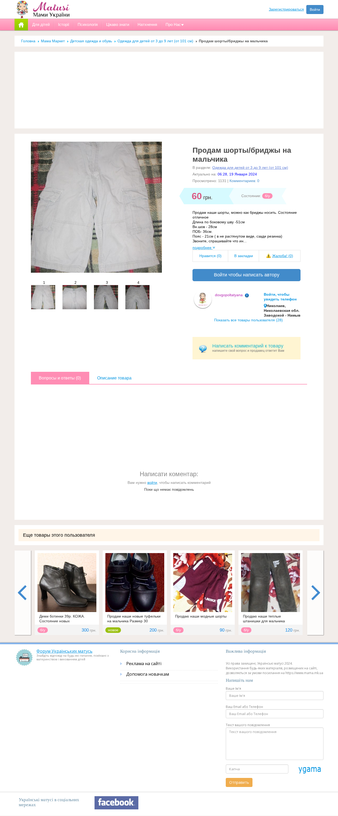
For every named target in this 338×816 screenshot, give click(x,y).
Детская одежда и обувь (91, 41)
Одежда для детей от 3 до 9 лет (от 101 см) (156, 41)
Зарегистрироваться (286, 9)
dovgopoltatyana (229, 295)
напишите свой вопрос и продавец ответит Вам (248, 348)
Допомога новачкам (147, 674)
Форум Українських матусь (64, 651)
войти (152, 482)
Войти (315, 9)
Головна (28, 41)
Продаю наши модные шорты (201, 616)
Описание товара (114, 378)
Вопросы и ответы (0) (60, 378)
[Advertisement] (169, 90)
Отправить (239, 782)
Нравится (210, 256)
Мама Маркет (53, 41)
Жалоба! (282, 256)
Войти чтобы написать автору (246, 274)
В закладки (243, 256)
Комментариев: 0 (244, 181)
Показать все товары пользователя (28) (248, 320)
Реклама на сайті (143, 663)
